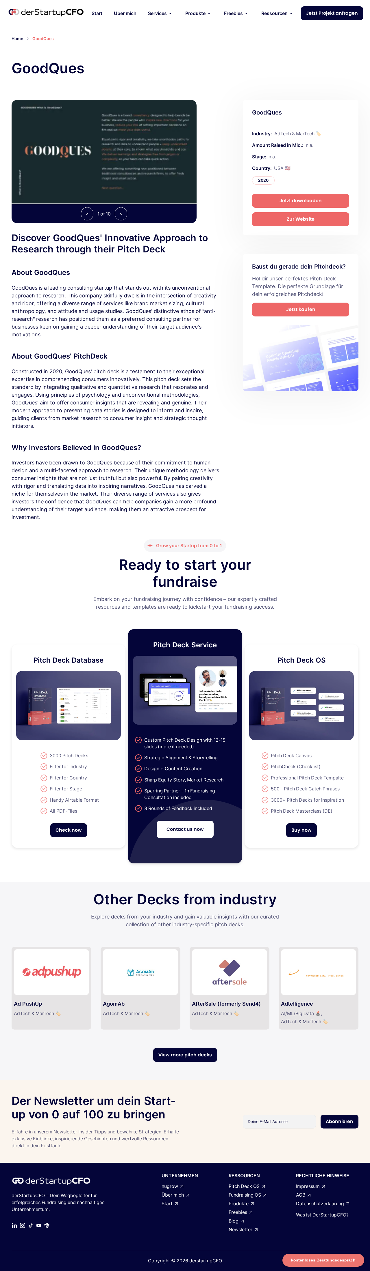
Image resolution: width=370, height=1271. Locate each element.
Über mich (125, 13)
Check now (69, 830)
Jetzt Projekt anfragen (332, 13)
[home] (46, 13)
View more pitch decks (185, 1054)
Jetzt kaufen (300, 309)
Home (17, 38)
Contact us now (185, 829)
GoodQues (43, 38)
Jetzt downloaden (301, 200)
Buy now (301, 830)
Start (97, 13)
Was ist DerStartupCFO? (322, 1215)
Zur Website (300, 219)
